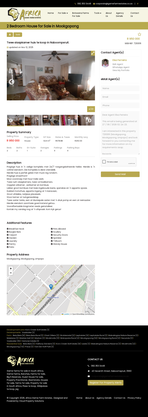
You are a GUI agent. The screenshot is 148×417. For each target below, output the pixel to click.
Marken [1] (40, 338)
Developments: (14, 332)
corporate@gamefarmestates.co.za (110, 376)
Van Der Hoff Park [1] (44, 346)
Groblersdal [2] (67, 335)
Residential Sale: (15, 343)
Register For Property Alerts (106, 382)
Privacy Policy (134, 397)
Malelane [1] (12, 338)
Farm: (10, 335)
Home (51, 13)
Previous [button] (11, 82)
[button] (51, 287)
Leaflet (66, 314)
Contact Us (135, 15)
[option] (51, 82)
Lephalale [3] (82, 335)
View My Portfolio (121, 70)
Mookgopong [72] (15, 346)
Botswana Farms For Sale (80, 15)
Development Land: (16, 329)
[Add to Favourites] (139, 34)
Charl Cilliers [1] (51, 335)
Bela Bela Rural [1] (34, 335)
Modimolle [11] (52, 338)
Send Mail (120, 174)
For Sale (62, 13)
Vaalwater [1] (28, 332)
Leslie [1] (86, 343)
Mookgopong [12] (89, 338)
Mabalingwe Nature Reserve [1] (123, 335)
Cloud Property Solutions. (31, 400)
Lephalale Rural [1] (98, 335)
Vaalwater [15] (14, 341)
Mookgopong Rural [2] (109, 338)
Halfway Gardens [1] (45, 343)
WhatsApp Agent (121, 67)
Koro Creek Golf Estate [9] (68, 343)
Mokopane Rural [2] (70, 338)
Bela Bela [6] (19, 335)
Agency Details (120, 15)
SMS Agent (117, 64)
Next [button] (90, 82)
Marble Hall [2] (27, 338)
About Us (109, 15)
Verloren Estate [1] (30, 341)
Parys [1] (29, 346)
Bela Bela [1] (29, 343)
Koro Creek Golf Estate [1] (37, 329)
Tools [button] (96, 13)
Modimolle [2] (128, 343)
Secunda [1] (127, 338)
